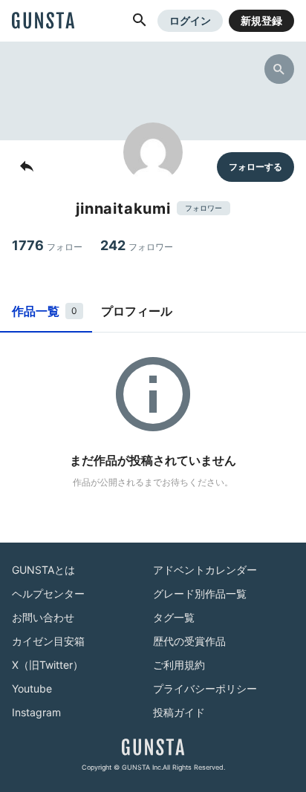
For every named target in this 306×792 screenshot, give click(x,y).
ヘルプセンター (48, 593)
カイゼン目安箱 (48, 641)
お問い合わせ (43, 617)
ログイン (190, 20)
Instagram (36, 712)
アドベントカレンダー (205, 569)
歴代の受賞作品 (189, 641)
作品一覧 (44, 311)
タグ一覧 (174, 617)
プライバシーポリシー (205, 688)
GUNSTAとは (43, 569)
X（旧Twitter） (47, 664)
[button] (140, 21)
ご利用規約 (179, 664)
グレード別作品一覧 (200, 593)
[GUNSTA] (43, 21)
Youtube (32, 688)
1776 (47, 245)
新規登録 (261, 20)
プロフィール (136, 311)
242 (136, 245)
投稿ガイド (179, 712)
